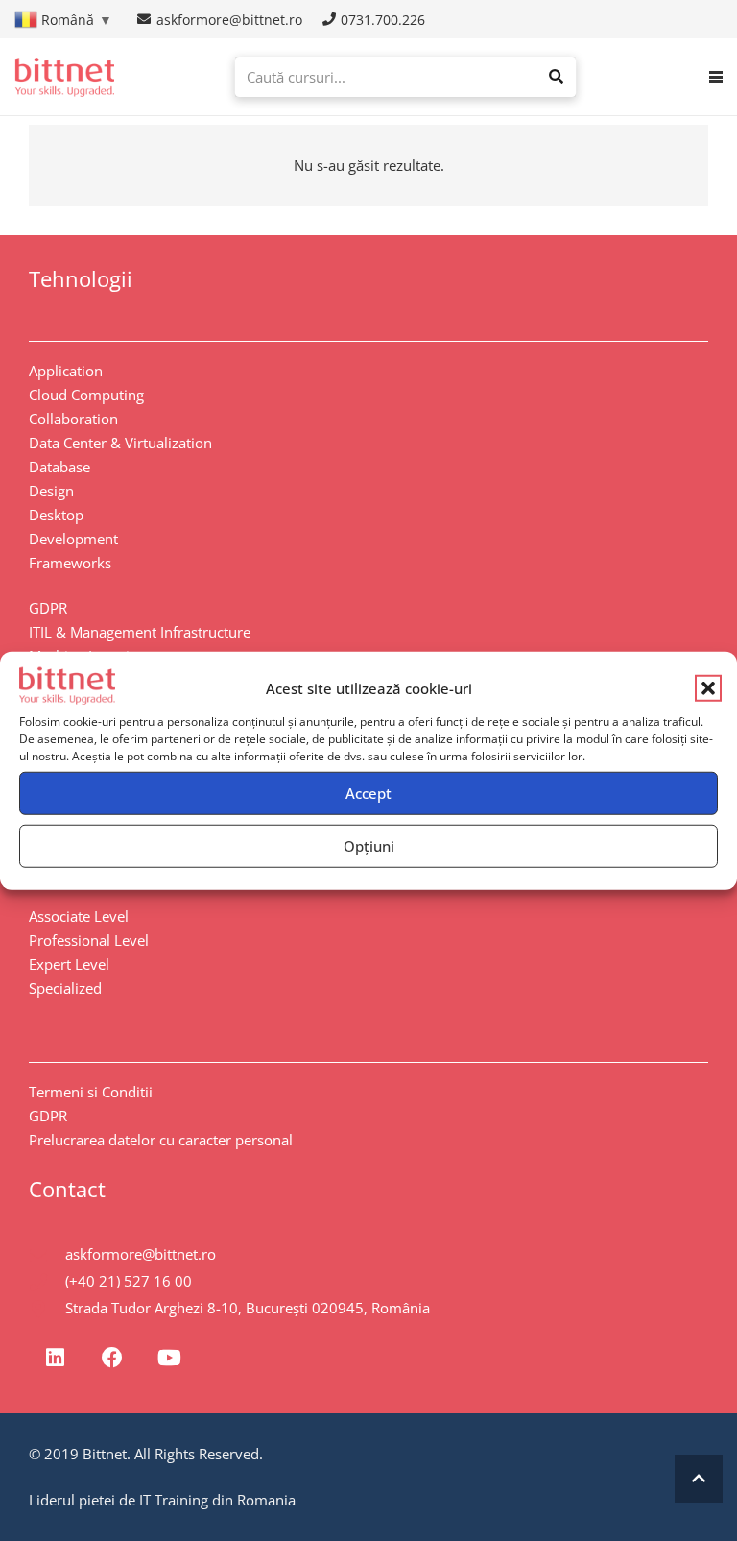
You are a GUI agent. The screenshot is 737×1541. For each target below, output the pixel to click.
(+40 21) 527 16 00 (128, 1280)
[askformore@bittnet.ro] (47, 1255)
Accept (368, 793)
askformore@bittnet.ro (140, 1254)
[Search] (555, 77)
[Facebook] (111, 1358)
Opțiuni (369, 845)
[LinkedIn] (55, 1358)
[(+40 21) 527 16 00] (47, 1281)
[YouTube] (169, 1358)
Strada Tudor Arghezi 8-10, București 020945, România (247, 1307)
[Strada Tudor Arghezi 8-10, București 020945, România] (47, 1308)
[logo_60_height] (64, 77)
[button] (708, 688)
